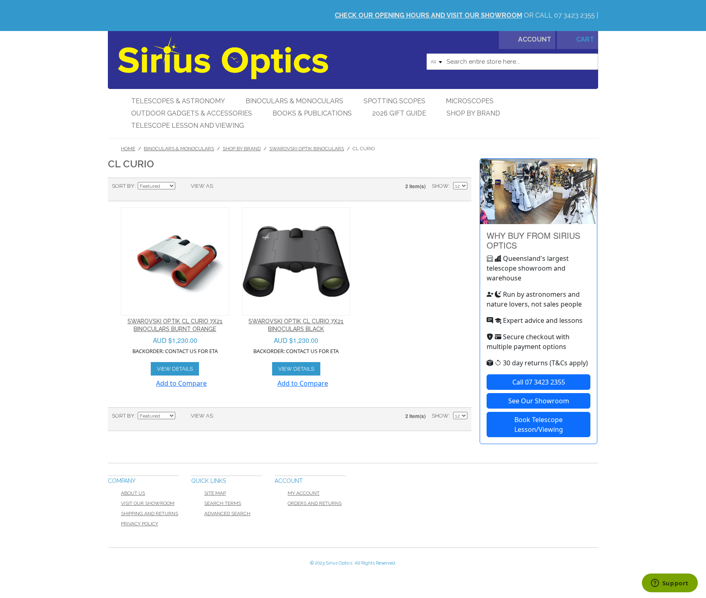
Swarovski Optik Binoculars (306, 148)
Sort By (123, 186)
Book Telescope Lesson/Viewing (538, 424)
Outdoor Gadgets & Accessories (191, 113)
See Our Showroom (538, 400)
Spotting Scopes (394, 101)
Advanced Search (227, 513)
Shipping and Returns (149, 513)
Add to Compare (181, 383)
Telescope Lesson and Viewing (187, 125)
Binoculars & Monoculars (294, 101)
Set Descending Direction (182, 186)
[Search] (590, 61)
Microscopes (470, 101)
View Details (175, 369)
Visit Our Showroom (147, 503)
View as (202, 186)
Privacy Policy (139, 524)
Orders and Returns (315, 503)
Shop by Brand (473, 113)
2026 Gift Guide (399, 113)
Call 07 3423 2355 (538, 382)
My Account (303, 493)
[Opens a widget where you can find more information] (669, 584)
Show (440, 186)
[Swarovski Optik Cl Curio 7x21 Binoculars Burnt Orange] (175, 261)
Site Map (215, 493)
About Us (133, 493)
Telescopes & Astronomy (178, 101)
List (236, 186)
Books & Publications (312, 113)
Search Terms (222, 503)
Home (128, 148)
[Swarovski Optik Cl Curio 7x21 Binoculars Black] (296, 261)
